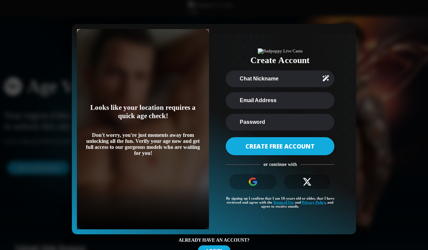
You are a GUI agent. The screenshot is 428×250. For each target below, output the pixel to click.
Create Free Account (280, 146)
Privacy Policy (313, 202)
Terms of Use (283, 202)
